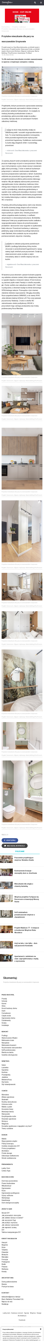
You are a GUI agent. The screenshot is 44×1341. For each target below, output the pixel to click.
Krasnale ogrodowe (9, 1119)
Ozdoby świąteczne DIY (11, 1146)
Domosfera (6, 27)
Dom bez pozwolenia (10, 1181)
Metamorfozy (7, 1080)
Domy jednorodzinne (9, 1282)
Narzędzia (5, 1043)
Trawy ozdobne (7, 1128)
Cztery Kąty (6, 1171)
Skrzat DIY (6, 1213)
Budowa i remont (17, 1313)
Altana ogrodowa (8, 1097)
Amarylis (5, 1255)
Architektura (22, 1316)
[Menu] (41, 2)
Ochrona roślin (7, 1104)
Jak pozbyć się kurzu (9, 1223)
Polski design (7, 1153)
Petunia (4, 1267)
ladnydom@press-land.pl (11, 1297)
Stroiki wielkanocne (9, 1158)
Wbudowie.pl (6, 1186)
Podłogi (4, 1036)
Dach (3, 1011)
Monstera (5, 1095)
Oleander (5, 1252)
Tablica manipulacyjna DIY (11, 1232)
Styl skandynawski (8, 1084)
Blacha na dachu (7, 1052)
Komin (4, 1004)
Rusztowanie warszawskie (12, 1048)
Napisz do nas (7, 1302)
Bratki (4, 1264)
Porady (4, 999)
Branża (4, 1284)
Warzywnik (6, 1114)
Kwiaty (4, 1272)
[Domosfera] (7, 2)
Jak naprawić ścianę (9, 1227)
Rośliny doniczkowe (9, 1102)
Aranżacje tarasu (8, 1112)
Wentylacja (6, 1198)
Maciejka (5, 1257)
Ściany (4, 1023)
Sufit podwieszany (8, 1050)
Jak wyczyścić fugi (9, 1220)
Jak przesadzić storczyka (11, 1215)
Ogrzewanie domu (8, 1018)
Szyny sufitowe (7, 1195)
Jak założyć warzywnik (10, 1225)
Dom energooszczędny (10, 1203)
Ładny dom (6, 1313)
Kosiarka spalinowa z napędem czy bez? (17, 1126)
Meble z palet (7, 1107)
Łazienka (5, 1068)
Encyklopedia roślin (9, 1116)
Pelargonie (6, 1262)
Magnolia (5, 1124)
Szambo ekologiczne (9, 1055)
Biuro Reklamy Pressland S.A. (13, 1299)
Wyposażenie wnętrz (9, 1141)
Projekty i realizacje (19, 27)
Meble (4, 1139)
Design (39, 1313)
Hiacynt (4, 1242)
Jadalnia (5, 1077)
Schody (4, 1001)
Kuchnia (4, 1072)
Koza (3, 1191)
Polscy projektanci (8, 1148)
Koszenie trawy (7, 1109)
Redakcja (5, 1304)
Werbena (5, 1269)
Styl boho (5, 1082)
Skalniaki (5, 1099)
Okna (3, 1006)
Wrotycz (5, 1121)
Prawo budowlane (8, 1183)
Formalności (6, 1013)
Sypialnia (5, 1070)
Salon (4, 1065)
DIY (3, 1230)
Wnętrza (33, 1313)
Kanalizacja (6, 1200)
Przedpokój (6, 1075)
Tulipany (5, 1250)
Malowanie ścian (8, 1040)
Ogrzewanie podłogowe (10, 1193)
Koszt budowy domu (9, 1008)
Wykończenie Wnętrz (9, 1038)
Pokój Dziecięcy (8, 1144)
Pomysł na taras (8, 1287)
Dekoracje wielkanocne (10, 1156)
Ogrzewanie (6, 1188)
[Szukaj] (35, 2)
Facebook (22, 1320)
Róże (3, 1247)
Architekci (5, 1151)
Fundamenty (6, 1020)
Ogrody (26, 1313)
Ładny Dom (6, 1168)
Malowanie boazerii (9, 1045)
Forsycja (5, 1259)
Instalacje (5, 1025)
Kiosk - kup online (22, 12)
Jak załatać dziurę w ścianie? (12, 1218)
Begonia (5, 1245)
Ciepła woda (6, 1016)
